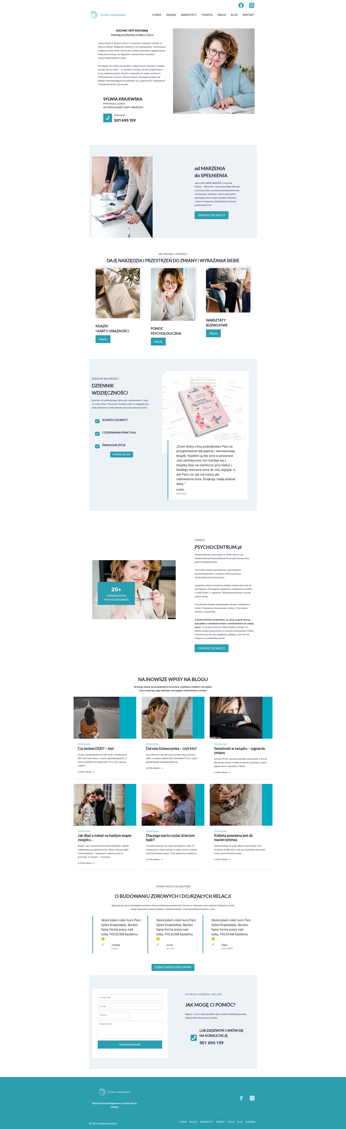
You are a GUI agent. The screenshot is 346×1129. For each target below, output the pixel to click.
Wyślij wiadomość (130, 1044)
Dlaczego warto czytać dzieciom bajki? (170, 837)
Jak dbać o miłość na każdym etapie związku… (104, 837)
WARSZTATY (188, 15)
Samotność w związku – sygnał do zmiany (239, 750)
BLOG (234, 15)
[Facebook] (241, 5)
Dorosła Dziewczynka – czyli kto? (171, 748)
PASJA (221, 15)
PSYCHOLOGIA (84, 744)
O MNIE (156, 15)
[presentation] (105, 718)
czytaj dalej (86, 772)
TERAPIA (206, 15)
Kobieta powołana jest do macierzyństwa (233, 837)
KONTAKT (248, 15)
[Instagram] (251, 5)
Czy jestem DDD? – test (96, 748)
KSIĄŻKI (171, 15)
